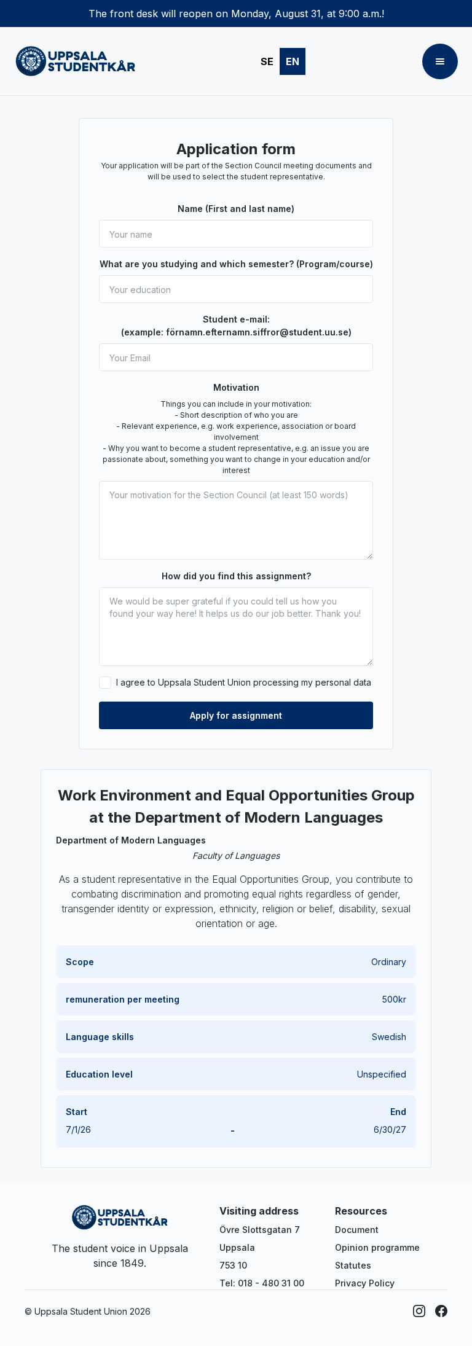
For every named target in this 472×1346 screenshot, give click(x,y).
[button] (440, 61)
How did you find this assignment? (236, 576)
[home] (75, 61)
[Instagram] (419, 1311)
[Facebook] (441, 1311)
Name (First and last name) (236, 208)
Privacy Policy (365, 1283)
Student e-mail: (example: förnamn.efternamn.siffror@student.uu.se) (236, 325)
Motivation (236, 387)
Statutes (353, 1265)
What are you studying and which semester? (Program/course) (236, 264)
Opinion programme (377, 1247)
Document (357, 1229)
